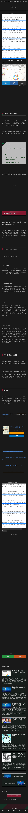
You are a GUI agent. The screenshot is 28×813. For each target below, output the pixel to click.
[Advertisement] (14, 96)
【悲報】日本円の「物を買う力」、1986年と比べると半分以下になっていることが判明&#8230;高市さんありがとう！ (14, 37)
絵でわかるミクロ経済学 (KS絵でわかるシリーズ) (17, 427)
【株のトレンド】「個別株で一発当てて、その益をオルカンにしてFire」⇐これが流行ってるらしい (14, 39)
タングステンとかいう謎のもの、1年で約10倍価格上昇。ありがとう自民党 (14, 17)
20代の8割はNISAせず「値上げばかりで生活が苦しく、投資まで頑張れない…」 (14, 23)
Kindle (17, 435)
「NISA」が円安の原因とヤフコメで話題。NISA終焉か (11, 48)
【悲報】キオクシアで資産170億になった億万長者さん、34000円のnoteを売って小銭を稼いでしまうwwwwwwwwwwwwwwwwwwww (14, 57)
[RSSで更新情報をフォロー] (20, 656)
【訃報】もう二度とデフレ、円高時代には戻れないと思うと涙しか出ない (14, 513)
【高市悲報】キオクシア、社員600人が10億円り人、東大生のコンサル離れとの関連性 (14, 28)
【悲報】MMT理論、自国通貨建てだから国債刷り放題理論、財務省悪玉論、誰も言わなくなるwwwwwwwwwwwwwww (14, 524)
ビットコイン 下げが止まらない (7, 46)
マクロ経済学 (6, 528)
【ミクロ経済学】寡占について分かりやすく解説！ (13, 465)
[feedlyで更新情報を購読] (8, 656)
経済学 (19, 528)
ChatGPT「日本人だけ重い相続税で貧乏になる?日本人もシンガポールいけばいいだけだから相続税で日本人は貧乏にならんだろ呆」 (14, 21)
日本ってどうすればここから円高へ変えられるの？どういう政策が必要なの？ (14, 41)
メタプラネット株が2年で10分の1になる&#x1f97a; (10, 19)
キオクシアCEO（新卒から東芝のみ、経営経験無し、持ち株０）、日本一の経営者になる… (14, 50)
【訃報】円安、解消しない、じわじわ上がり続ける (10, 504)
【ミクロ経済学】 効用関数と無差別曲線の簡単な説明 (13, 472)
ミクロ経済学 (13, 528)
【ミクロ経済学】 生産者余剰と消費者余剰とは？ (13, 451)
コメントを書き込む (14, 795)
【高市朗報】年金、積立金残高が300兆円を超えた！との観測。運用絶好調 (14, 26)
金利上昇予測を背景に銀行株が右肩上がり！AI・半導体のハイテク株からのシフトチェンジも (14, 52)
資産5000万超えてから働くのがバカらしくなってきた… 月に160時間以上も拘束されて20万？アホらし (14, 484)
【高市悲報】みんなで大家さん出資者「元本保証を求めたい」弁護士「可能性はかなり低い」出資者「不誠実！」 (14, 30)
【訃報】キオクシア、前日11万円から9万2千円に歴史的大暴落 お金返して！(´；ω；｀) (14, 32)
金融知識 (5, 530)
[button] (25, 394)
